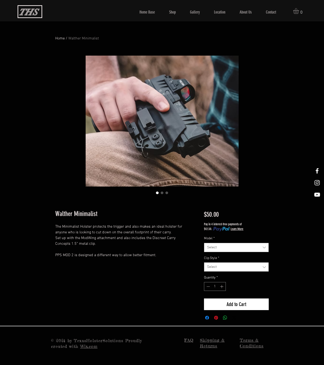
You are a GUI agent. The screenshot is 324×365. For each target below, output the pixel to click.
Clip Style (211, 258)
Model (209, 238)
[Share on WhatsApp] (225, 318)
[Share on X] (234, 318)
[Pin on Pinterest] (216, 318)
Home (60, 38)
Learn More (237, 229)
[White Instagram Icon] (317, 182)
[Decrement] (208, 286)
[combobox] (236, 247)
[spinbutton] (215, 286)
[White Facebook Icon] (317, 170)
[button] (299, 11)
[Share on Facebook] (207, 318)
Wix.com (88, 346)
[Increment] (222, 286)
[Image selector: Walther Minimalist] (157, 192)
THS (27, 11)
